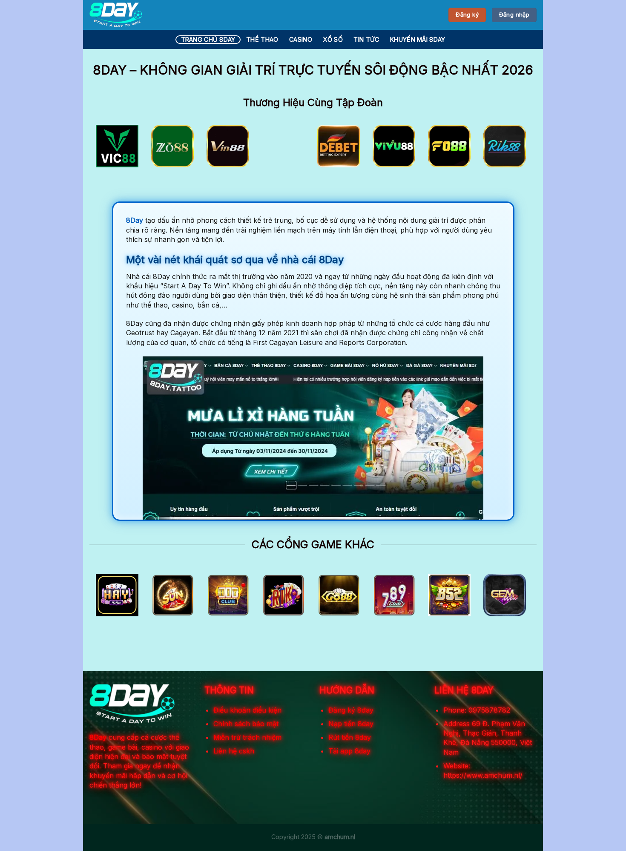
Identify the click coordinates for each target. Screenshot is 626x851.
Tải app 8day (349, 751)
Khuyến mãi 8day (417, 39)
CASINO (300, 39)
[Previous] (109, 149)
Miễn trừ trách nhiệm (247, 737)
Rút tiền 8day (349, 737)
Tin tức (366, 39)
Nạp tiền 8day (350, 723)
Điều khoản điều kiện (247, 710)
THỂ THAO (262, 39)
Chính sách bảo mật (246, 723)
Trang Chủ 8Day (208, 39)
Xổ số (332, 39)
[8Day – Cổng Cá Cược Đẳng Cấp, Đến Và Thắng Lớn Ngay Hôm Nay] (115, 14)
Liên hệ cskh (233, 751)
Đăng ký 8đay (350, 710)
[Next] (517, 149)
